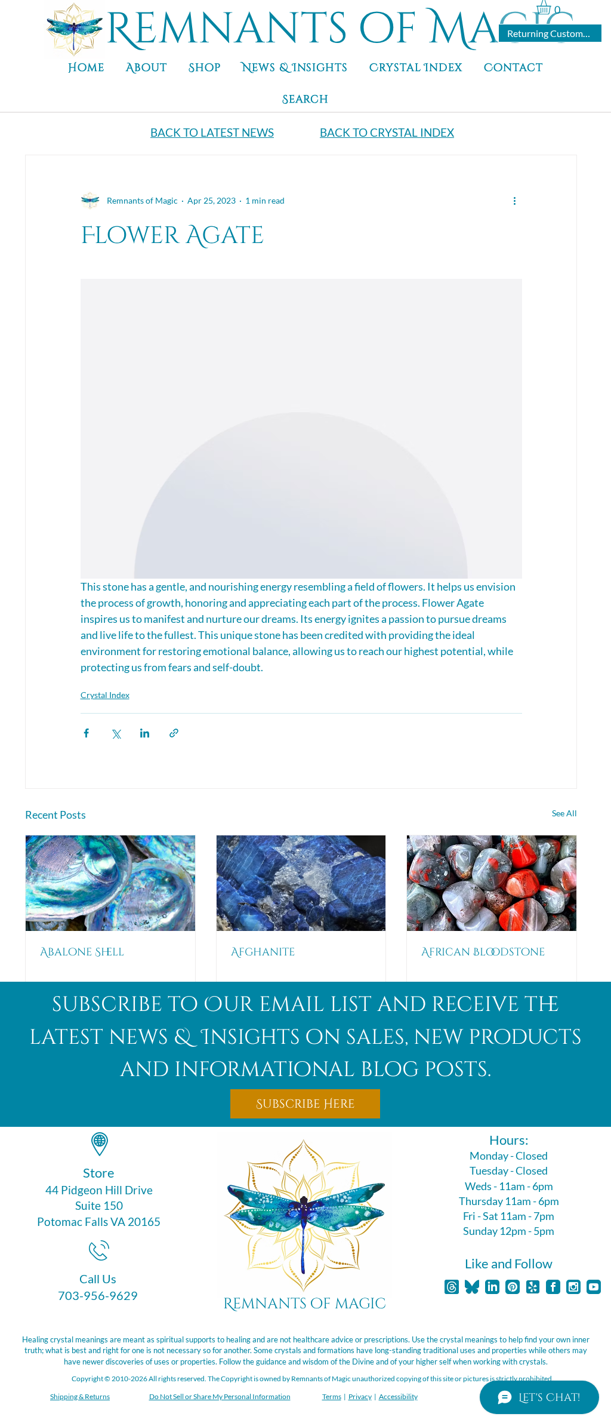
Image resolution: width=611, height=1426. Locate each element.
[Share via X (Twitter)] (115, 733)
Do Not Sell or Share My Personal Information (220, 1396)
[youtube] (594, 1287)
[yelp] (533, 1287)
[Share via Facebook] (86, 733)
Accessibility (398, 1396)
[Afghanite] (301, 883)
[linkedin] (492, 1287)
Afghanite (263, 952)
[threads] (452, 1287)
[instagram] (573, 1287)
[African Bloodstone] (491, 883)
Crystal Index (105, 695)
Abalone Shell (82, 952)
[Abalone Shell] (110, 883)
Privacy (360, 1396)
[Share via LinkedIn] (144, 733)
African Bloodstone (483, 952)
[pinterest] (512, 1287)
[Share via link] (174, 733)
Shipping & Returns (80, 1396)
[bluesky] (472, 1287)
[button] (552, 7)
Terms (331, 1396)
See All (564, 813)
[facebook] (553, 1287)
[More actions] (515, 200)
